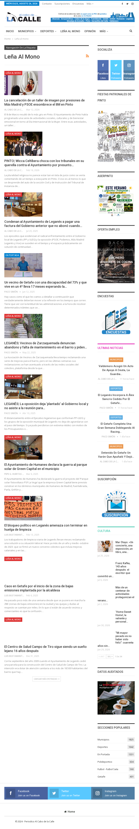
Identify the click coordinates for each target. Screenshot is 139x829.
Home (71, 811)
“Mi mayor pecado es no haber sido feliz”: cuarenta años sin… (115, 639)
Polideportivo (105, 761)
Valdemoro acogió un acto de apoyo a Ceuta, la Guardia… (116, 370)
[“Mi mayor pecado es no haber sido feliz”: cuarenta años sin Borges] (105, 637)
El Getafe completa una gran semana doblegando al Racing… (116, 427)
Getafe (101, 776)
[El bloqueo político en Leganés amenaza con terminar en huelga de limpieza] (23, 508)
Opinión (90, 31)
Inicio (10, 31)
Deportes (47, 31)
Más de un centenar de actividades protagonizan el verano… (116, 594)
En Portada (12, 255)
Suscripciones (62, 3)
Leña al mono (70, 31)
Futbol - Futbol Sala (108, 769)
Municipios (26, 31)
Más (89, 3)
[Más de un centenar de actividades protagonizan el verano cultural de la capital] (105, 591)
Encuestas (78, 3)
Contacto (47, 3)
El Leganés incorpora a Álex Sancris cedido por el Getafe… (116, 399)
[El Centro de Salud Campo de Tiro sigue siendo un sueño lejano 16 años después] (23, 629)
